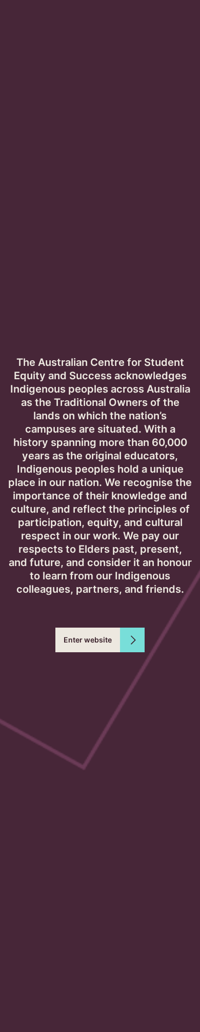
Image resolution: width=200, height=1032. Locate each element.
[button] (100, 640)
